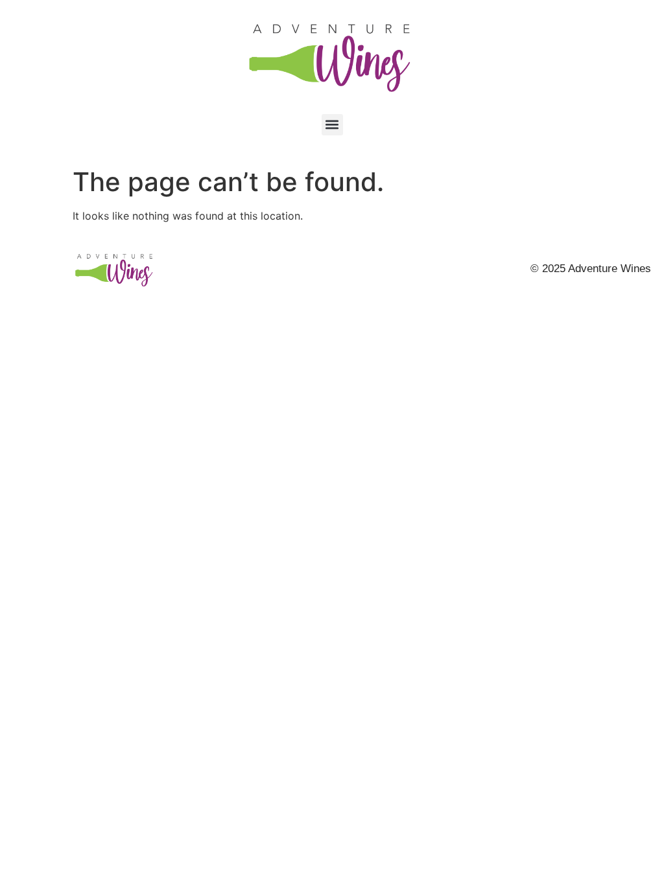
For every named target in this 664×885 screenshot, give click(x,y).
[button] (332, 124)
